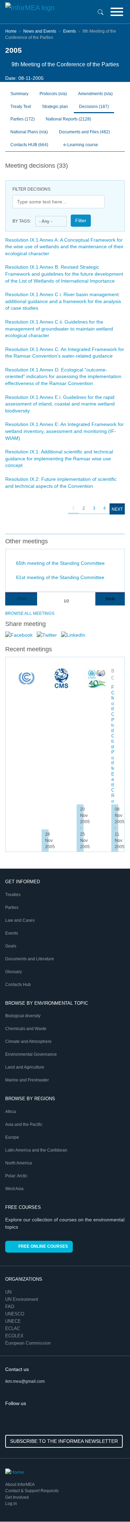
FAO (10, 1306)
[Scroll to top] (110, 1502)
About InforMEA (20, 1484)
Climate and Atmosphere (28, 1041)
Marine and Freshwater (27, 1080)
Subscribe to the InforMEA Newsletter (64, 1441)
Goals (10, 946)
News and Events (39, 31)
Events (69, 31)
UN (9, 1292)
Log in (11, 1503)
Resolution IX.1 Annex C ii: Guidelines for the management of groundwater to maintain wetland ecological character (59, 328)
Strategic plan (55, 106)
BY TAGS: (21, 221)
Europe (12, 1137)
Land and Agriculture (24, 1067)
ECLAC (13, 1328)
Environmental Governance (31, 1054)
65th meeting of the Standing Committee (60, 563)
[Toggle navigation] (117, 12)
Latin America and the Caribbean (36, 1150)
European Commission (28, 1343)
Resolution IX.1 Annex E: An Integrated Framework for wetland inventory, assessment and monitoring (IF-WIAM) (64, 431)
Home (11, 31)
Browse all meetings (29, 613)
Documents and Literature (29, 958)
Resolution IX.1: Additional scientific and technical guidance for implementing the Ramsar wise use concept (59, 458)
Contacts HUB (29, 144)
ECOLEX (15, 1335)
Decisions (94, 106)
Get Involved (17, 1497)
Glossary (13, 971)
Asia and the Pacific (23, 1124)
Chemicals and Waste (25, 1028)
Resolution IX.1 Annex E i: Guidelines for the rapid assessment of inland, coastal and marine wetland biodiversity (60, 403)
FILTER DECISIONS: (31, 189)
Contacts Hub (18, 984)
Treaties (12, 894)
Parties (22, 119)
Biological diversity (23, 1015)
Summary (19, 93)
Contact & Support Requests (32, 1490)
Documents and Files (84, 131)
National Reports (68, 119)
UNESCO (15, 1313)
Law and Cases (20, 920)
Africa (10, 1111)
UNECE (13, 1321)
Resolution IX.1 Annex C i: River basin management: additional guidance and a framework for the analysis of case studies (63, 301)
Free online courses (43, 1246)
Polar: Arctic (16, 1175)
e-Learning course (80, 144)
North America (18, 1163)
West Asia (14, 1188)
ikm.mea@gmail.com (25, 1381)
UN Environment (22, 1299)
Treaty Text (20, 106)
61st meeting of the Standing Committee (60, 577)
